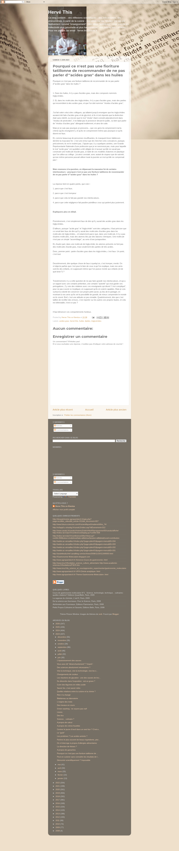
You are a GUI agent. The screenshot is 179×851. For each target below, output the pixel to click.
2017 (58, 800)
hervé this (74, 321)
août (60, 651)
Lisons (59, 712)
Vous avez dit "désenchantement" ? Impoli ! (75, 664)
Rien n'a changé (63, 695)
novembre (62, 640)
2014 (58, 810)
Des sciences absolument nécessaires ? (73, 667)
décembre (62, 637)
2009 (58, 827)
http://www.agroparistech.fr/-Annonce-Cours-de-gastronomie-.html (80, 560)
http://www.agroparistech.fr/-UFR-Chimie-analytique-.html (76, 571)
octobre (61, 644)
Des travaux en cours (66, 705)
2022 (58, 783)
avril (60, 768)
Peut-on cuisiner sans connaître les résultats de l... (78, 757)
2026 (58, 624)
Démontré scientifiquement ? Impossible (73, 760)
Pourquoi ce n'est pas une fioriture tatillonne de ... (77, 753)
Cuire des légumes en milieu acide (71, 685)
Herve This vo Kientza (65, 506)
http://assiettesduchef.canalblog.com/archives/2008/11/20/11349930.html (83, 554)
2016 (58, 803)
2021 (58, 786)
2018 (58, 796)
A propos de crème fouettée (68, 726)
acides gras (64, 321)
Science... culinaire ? (65, 719)
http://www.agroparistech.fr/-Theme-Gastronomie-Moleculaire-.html (80, 575)
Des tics (60, 716)
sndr (100, 614)
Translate (72, 497)
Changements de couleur (67, 674)
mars (60, 771)
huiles (81, 321)
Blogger (115, 614)
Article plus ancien (116, 409)
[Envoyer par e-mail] (98, 317)
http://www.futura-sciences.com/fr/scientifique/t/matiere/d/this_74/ (80, 524)
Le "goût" (61, 733)
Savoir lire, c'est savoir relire (68, 688)
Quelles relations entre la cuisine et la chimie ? (76, 691)
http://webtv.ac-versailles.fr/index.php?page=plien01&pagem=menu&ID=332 (84, 547)
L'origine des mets (64, 702)
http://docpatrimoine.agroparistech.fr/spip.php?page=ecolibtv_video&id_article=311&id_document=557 (76, 520)
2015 (58, 807)
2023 (58, 634)
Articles (59, 426)
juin (59, 658)
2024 (58, 630)
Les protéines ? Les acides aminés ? (72, 736)
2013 (58, 814)
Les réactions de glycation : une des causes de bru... (79, 678)
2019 (58, 793)
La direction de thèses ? (67, 747)
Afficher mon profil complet (64, 510)
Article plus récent (63, 409)
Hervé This (60, 12)
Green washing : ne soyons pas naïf (72, 709)
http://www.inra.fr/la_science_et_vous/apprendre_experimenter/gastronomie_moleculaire (89, 568)
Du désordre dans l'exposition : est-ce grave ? (76, 681)
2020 (58, 789)
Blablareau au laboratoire (67, 698)
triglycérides (96, 321)
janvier (61, 778)
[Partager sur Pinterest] (108, 317)
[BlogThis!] (100, 317)
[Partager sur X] (103, 317)
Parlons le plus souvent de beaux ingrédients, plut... (78, 740)
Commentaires (62, 430)
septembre (62, 647)
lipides (87, 321)
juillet (60, 654)
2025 (58, 627)
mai (59, 765)
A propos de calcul (64, 722)
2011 (58, 820)
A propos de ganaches (66, 750)
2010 (58, 824)
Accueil (89, 409)
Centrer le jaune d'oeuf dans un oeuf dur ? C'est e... (78, 729)
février (60, 775)
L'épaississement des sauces (69, 661)
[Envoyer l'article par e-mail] (93, 317)
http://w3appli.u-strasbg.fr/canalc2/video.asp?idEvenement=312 (79, 527)
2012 (58, 817)
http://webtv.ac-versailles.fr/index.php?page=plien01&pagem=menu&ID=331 (84, 550)
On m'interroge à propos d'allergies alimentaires (77, 743)
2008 (58, 831)
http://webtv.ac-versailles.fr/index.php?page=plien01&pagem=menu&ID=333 (84, 544)
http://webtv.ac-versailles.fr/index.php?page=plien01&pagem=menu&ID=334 (84, 541)
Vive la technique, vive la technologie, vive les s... (77, 671)
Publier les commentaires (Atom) (77, 415)
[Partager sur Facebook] (105, 317)
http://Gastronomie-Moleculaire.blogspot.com (71, 557)
